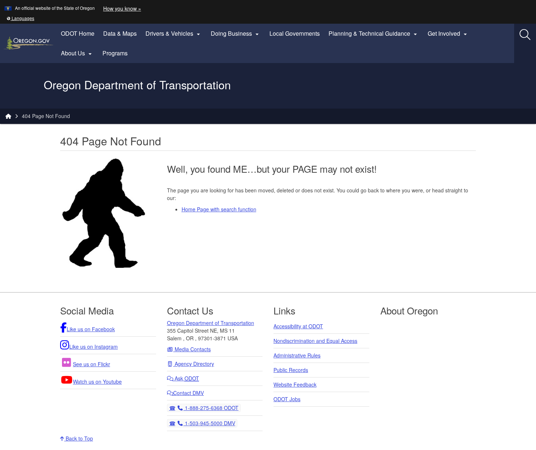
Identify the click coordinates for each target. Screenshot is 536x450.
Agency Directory (193, 363)
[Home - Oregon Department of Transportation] (8, 116)
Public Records (290, 369)
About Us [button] (77, 53)
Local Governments (294, 33)
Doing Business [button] (236, 33)
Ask (186, 378)
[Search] (525, 35)
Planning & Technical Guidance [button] (374, 33)
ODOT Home (77, 33)
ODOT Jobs (286, 399)
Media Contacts (192, 349)
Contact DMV (188, 392)
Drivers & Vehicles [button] (173, 33)
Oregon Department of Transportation (210, 322)
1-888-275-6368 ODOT (210, 407)
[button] (20, 18)
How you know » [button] (122, 8)
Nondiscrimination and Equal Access (315, 340)
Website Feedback (294, 384)
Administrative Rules (297, 355)
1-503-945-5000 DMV (209, 423)
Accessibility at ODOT (298, 326)
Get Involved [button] (448, 33)
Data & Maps (120, 33)
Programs (115, 53)
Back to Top (78, 438)
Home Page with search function (219, 209)
